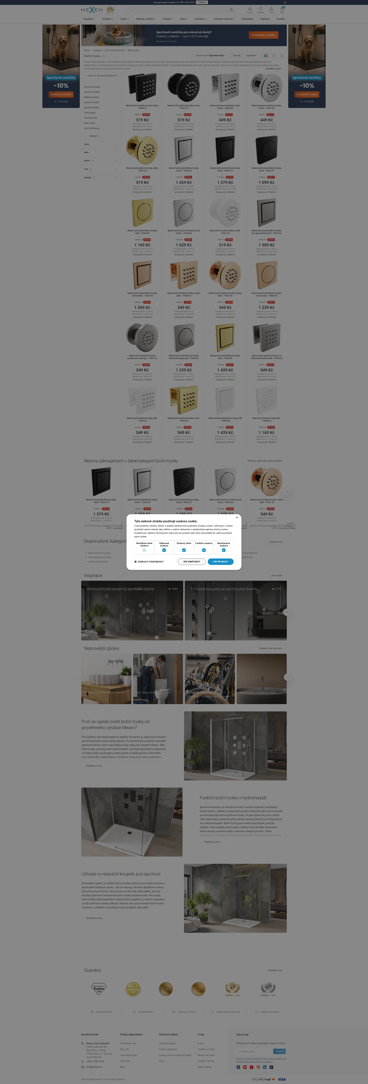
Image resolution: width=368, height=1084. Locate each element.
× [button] (237, 517)
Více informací (154, 536)
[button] (148, 561)
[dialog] (183, 542)
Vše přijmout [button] (220, 561)
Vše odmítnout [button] (191, 561)
